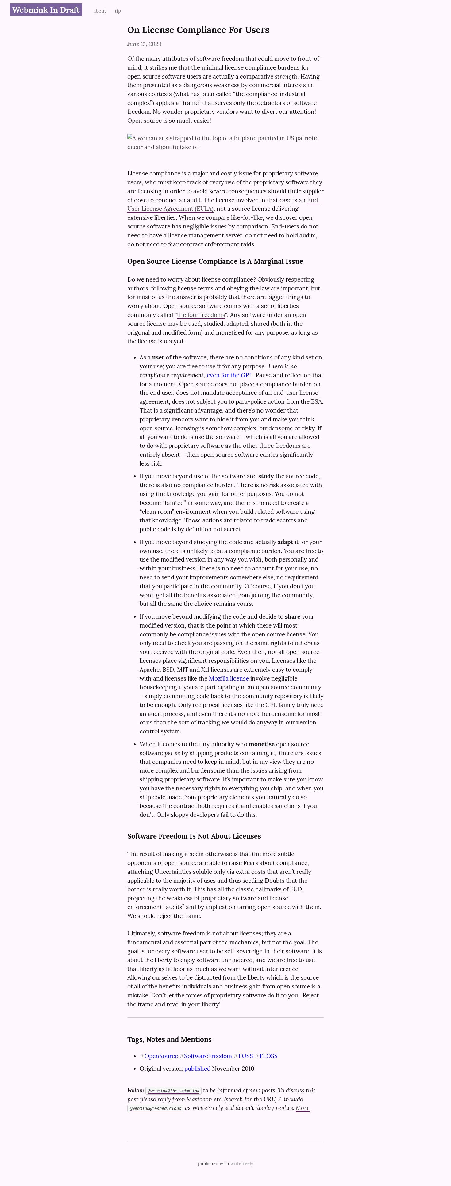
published (197, 1068)
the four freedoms (201, 314)
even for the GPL (229, 375)
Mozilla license (229, 678)
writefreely (241, 1163)
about (100, 11)
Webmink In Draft (46, 10)
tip (118, 11)
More (303, 1107)
